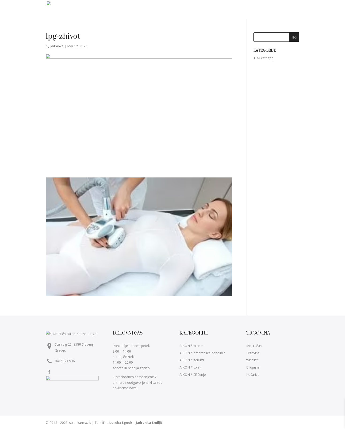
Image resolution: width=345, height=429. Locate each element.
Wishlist (252, 360)
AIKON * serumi (192, 360)
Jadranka (56, 46)
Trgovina (253, 353)
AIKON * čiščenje (193, 374)
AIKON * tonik (190, 367)
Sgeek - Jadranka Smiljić (142, 422)
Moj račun (254, 345)
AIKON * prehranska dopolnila (202, 353)
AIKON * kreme (191, 345)
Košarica (252, 374)
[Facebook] (49, 372)
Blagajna (253, 367)
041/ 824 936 (65, 361)
